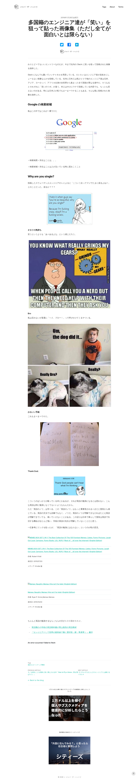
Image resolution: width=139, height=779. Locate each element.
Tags (104, 7)
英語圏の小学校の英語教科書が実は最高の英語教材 (54, 627)
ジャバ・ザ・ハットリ (73, 777)
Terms (120, 7)
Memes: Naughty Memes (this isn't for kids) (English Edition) (51, 592)
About (112, 7)
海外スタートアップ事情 (36, 665)
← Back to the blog (36, 680)
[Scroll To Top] (134, 774)
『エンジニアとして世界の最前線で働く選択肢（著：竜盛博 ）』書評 (62, 632)
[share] (62, 44)
